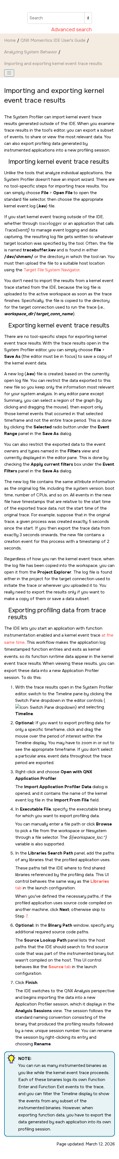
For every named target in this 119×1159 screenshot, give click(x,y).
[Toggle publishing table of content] (9, 73)
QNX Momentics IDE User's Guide (53, 40)
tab (59, 967)
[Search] (88, 18)
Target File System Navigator (51, 270)
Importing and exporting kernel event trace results (53, 63)
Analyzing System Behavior (30, 52)
